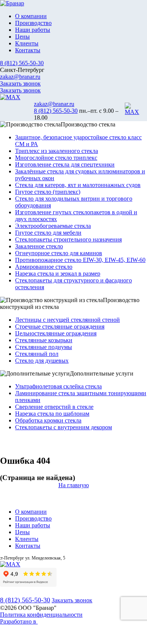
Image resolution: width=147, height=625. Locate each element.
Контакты (27, 50)
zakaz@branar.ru (20, 76)
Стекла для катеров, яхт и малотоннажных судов (78, 185)
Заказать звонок (20, 83)
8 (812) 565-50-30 (22, 63)
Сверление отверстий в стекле (54, 407)
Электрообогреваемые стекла (53, 226)
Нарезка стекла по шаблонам (52, 413)
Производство (33, 23)
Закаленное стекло (39, 246)
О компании (31, 16)
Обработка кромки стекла (48, 420)
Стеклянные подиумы (43, 347)
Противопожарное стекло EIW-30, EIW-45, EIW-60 (80, 260)
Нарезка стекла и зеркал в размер (57, 273)
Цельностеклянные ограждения (55, 333)
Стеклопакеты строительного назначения (68, 239)
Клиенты (26, 43)
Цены (22, 36)
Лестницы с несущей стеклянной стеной (67, 319)
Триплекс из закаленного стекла (56, 151)
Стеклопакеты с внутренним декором (63, 427)
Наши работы (32, 29)
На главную (73, 485)
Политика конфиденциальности (41, 614)
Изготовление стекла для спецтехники (65, 164)
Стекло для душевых (42, 360)
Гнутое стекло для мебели (48, 232)
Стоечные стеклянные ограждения (59, 326)
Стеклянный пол (36, 354)
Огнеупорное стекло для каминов (58, 253)
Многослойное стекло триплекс (56, 157)
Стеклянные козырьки (43, 340)
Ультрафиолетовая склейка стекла (58, 386)
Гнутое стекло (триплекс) (47, 192)
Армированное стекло (43, 266)
